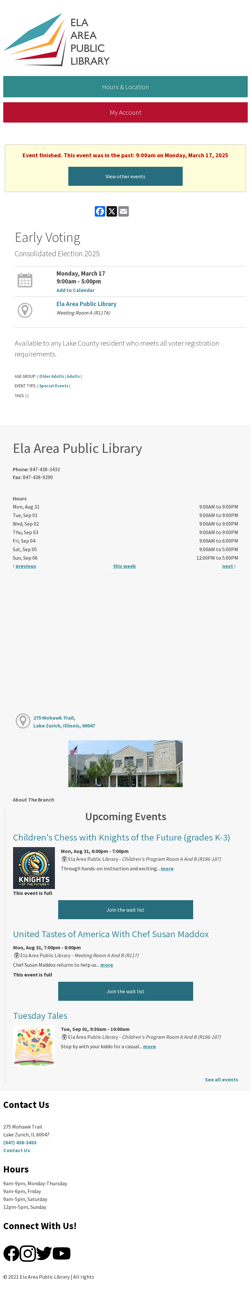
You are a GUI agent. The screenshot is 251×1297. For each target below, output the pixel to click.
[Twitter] (44, 1252)
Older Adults (51, 376)
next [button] (228, 566)
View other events (125, 176)
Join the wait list (125, 909)
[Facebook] (11, 1252)
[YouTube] (61, 1252)
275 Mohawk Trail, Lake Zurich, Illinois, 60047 (64, 721)
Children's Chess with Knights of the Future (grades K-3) (121, 837)
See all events (221, 1079)
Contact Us (16, 1150)
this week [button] (124, 566)
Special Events (53, 385)
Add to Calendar (75, 290)
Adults (73, 376)
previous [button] (25, 566)
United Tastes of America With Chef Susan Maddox (111, 934)
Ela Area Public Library (87, 304)
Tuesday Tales (40, 1015)
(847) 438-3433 (19, 1142)
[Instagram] (28, 1252)
